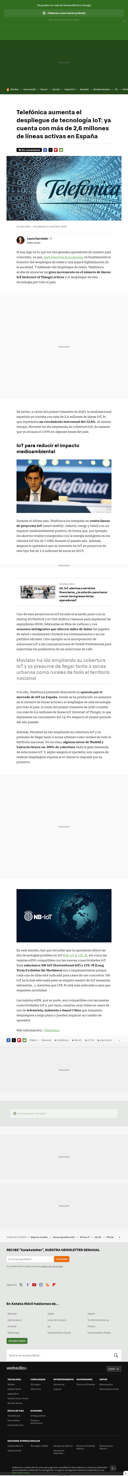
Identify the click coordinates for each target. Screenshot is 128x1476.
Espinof (57, 1389)
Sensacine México (63, 1445)
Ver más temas (17, 1340)
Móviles (14, 89)
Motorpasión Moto (109, 1389)
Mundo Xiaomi (15, 1403)
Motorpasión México (106, 1447)
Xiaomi (91, 1313)
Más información (21, 1472)
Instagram (41, 1284)
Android (12, 1326)
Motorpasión (106, 1384)
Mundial (84, 89)
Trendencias (14, 1415)
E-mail (61, 150)
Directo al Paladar (85, 1384)
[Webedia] (16, 1368)
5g (49, 1326)
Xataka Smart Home (18, 1398)
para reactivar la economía (63, 257)
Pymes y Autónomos (36, 1422)
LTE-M (82, 955)
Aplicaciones (15, 1320)
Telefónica (52, 1030)
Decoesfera (14, 1420)
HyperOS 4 (69, 89)
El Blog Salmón (38, 1415)
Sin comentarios (31, 149)
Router (44, 89)
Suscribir (62, 1259)
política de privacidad (52, 1266)
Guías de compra (57, 1320)
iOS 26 (98, 1237)
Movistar (46, 1040)
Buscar (116, 1355)
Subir (111, 1368)
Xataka (11, 1384)
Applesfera (13, 1393)
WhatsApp (13, 1332)
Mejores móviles (39, 1237)
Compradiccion (16, 1425)
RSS (47, 1284)
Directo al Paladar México (85, 1447)
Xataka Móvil (14, 1389)
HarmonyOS (29, 89)
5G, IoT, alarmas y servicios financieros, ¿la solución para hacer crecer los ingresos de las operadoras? (83, 594)
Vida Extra (35, 1389)
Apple (51, 1313)
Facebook (45, 150)
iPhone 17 (85, 1237)
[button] (39, 238)
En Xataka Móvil (66, 584)
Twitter (50, 150)
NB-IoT (69, 955)
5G (116, 89)
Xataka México (15, 1445)
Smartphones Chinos (59, 1332)
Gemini (56, 89)
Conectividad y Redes (99, 1332)
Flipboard (56, 150)
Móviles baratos (101, 89)
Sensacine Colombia (59, 1452)
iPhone (91, 1326)
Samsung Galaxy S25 (64, 1237)
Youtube (34, 1284)
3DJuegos (35, 1384)
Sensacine (59, 1384)
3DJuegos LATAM (39, 1445)
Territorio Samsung (98, 1320)
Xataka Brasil (14, 1450)
